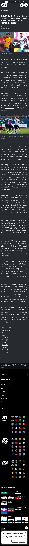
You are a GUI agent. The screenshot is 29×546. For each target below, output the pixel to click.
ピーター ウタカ (18, 253)
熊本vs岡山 (5, 345)
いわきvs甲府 (6, 335)
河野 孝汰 (23, 187)
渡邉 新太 (15, 312)
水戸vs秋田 (5, 337)
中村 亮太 (13, 276)
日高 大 (10, 225)
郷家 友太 (20, 98)
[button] (22, 5)
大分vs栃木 (5, 347)
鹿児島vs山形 (6, 333)
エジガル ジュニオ (9, 108)
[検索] (26, 5)
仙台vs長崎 (5, 340)
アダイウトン (21, 251)
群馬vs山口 (5, 350)
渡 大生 (9, 233)
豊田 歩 (14, 210)
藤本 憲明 (15, 292)
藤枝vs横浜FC (6, 330)
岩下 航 (7, 210)
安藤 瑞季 (11, 269)
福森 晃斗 (11, 152)
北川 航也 (21, 78)
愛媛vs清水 (5, 342)
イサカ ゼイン (13, 301)
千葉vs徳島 (5, 352)
